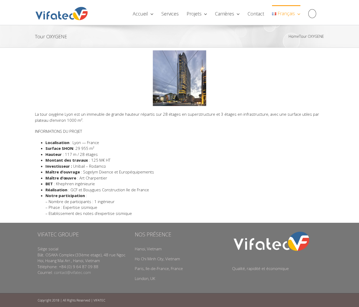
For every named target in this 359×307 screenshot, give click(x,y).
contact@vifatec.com (72, 272)
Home (294, 36)
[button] (312, 13)
